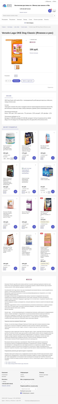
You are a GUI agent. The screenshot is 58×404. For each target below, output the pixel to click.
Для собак (16, 27)
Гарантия (41, 376)
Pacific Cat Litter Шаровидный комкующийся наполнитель (25, 180)
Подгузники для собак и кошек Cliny (45, 179)
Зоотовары (10, 27)
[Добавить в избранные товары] (17, 132)
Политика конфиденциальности (32, 400)
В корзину (16, 80)
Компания (19, 19)
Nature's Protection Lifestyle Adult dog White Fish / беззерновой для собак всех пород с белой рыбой (7, 181)
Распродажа (5, 19)
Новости (22, 376)
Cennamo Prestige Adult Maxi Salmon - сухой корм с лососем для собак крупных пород (7, 214)
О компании (4, 374)
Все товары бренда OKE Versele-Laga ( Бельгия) (17, 363)
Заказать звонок (23, 12)
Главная (4, 27)
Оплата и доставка (38, 19)
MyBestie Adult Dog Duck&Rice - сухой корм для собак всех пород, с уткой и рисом (8, 250)
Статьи (30, 19)
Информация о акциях (28, 393)
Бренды (25, 19)
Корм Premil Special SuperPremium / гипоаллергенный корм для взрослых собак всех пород (26, 148)
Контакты (46, 19)
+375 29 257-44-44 (25, 9)
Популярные (12, 19)
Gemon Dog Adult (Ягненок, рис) (26, 212)
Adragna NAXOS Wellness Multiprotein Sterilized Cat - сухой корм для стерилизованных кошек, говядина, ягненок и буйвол (26, 251)
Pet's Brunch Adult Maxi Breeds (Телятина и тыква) (45, 147)
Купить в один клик (27, 80)
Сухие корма (24, 27)
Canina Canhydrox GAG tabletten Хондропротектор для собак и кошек (7, 147)
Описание (8, 95)
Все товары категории (11, 362)
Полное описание (34, 53)
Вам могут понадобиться (10, 127)
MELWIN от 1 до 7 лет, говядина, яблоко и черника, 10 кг (45, 213)
